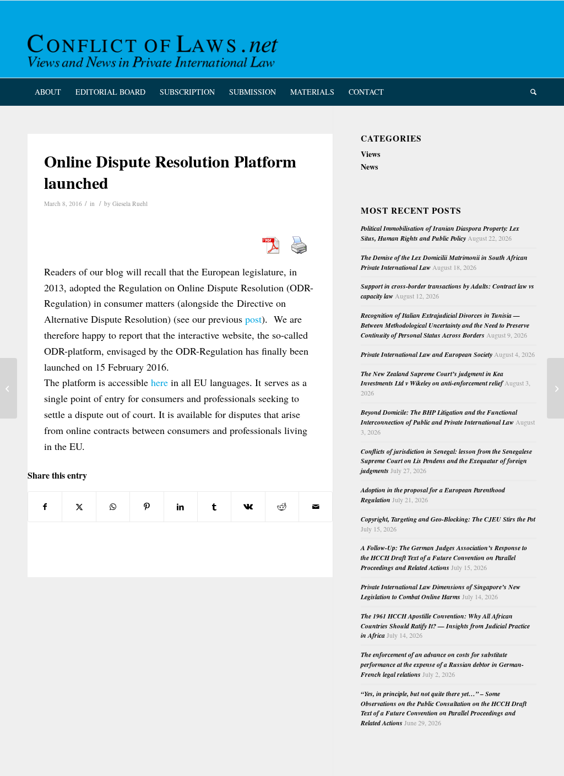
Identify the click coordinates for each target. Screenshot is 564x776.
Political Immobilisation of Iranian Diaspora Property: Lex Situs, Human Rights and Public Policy (440, 233)
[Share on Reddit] (282, 507)
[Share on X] (78, 507)
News (369, 166)
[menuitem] (48, 92)
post (253, 318)
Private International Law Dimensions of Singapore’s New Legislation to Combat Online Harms (440, 591)
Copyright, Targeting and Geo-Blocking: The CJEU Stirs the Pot (448, 519)
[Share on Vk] (247, 507)
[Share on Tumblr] (214, 507)
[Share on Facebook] (45, 507)
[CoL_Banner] (155, 49)
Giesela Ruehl (130, 203)
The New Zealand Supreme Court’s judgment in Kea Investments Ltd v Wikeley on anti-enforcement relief (432, 378)
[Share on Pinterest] (146, 507)
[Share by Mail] (315, 507)
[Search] (529, 92)
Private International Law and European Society (426, 354)
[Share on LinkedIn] (180, 507)
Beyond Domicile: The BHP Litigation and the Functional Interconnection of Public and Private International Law (439, 417)
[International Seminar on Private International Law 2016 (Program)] (8, 388)
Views (370, 154)
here (159, 382)
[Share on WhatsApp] (112, 507)
